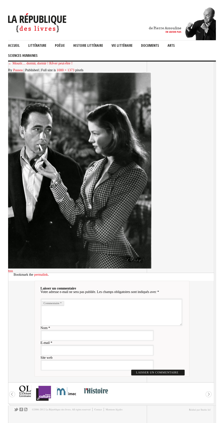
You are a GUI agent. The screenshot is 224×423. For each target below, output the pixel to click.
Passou (18, 70)
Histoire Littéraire (88, 45)
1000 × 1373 (65, 70)
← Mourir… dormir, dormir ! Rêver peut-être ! (40, 63)
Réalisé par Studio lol (199, 409)
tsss (10, 271)
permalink (41, 274)
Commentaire (53, 303)
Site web (46, 357)
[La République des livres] (37, 31)
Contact (98, 409)
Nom (43, 328)
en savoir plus (173, 31)
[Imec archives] (66, 397)
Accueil (14, 45)
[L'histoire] (95, 396)
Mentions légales (114, 409)
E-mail (45, 343)
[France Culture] (43, 400)
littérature (37, 45)
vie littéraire (122, 45)
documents (150, 45)
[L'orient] (25, 397)
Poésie (60, 45)
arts (171, 45)
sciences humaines (23, 55)
